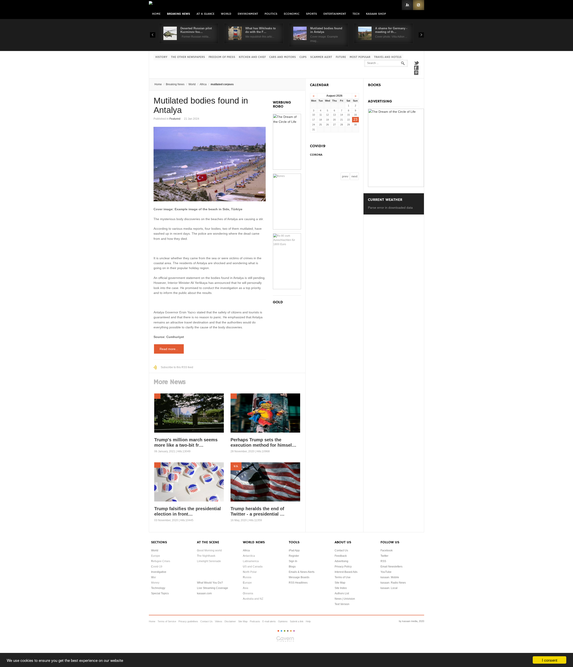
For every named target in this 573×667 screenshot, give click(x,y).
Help (308, 621)
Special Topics (160, 593)
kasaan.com (204, 593)
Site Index (341, 588)
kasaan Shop (376, 14)
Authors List (342, 593)
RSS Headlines (298, 582)
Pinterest (416, 72)
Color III (284, 631)
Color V (291, 631)
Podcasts (255, 621)
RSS (418, 5)
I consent (549, 660)
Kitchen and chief (252, 57)
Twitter (416, 62)
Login (407, 5)
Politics (271, 14)
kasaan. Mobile (390, 577)
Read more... (169, 349)
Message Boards (299, 577)
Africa (203, 84)
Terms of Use (343, 577)
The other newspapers (188, 57)
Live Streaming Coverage (212, 588)
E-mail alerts (269, 621)
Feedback (341, 555)
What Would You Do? (210, 582)
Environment (248, 14)
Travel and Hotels (388, 57)
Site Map (340, 582)
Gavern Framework (286, 640)
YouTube (386, 572)
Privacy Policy (343, 566)
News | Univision (345, 598)
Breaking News (178, 14)
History (161, 57)
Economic (291, 14)
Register (294, 555)
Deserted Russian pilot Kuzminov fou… (196, 30)
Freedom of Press (222, 57)
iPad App (294, 550)
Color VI (294, 631)
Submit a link (297, 621)
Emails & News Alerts (301, 572)
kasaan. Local (389, 588)
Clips (303, 57)
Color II (281, 631)
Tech (356, 14)
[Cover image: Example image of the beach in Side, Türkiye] (210, 164)
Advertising (341, 561)
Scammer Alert (321, 57)
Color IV (288, 631)
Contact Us (341, 550)
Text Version (342, 604)
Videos (218, 621)
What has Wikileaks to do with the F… (260, 30)
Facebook (416, 67)
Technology (158, 588)
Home (156, 14)
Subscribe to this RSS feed (177, 367)
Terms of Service (167, 621)
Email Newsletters (391, 566)
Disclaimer (230, 621)
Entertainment (334, 14)
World (226, 14)
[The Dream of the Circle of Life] (287, 168)
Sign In (293, 561)
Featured (174, 118)
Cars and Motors (282, 57)
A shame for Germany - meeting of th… (391, 30)
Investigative (158, 572)
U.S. (236, 466)
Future (341, 57)
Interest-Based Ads (346, 572)
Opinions (283, 621)
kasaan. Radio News (393, 582)
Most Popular (360, 57)
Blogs (292, 566)
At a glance (205, 14)
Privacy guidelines (188, 621)
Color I (278, 631)
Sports (311, 14)
